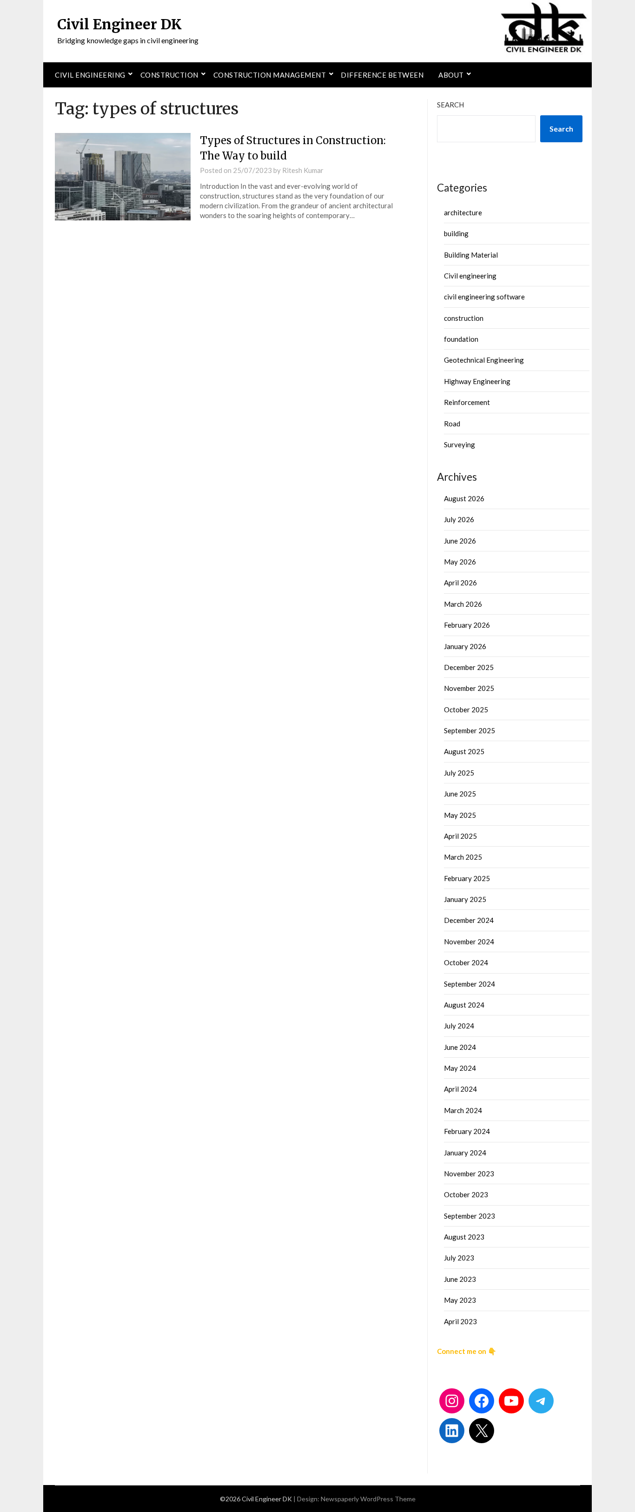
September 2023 (469, 1216)
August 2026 (464, 498)
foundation (461, 339)
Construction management (269, 75)
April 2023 (460, 1321)
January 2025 (465, 899)
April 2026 (460, 582)
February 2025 (467, 878)
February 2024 (467, 1131)
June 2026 (460, 541)
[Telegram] (541, 1400)
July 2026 (459, 519)
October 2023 (466, 1194)
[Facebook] (481, 1400)
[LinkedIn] (451, 1430)
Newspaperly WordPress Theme (368, 1499)
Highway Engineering (477, 381)
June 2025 (460, 793)
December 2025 (469, 667)
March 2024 (463, 1110)
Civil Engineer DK (119, 24)
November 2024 (469, 941)
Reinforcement (467, 402)
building (456, 233)
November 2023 (469, 1173)
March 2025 (463, 857)
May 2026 (460, 561)
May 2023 (460, 1300)
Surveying (459, 444)
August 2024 (464, 1005)
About (451, 75)
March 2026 (463, 604)
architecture (463, 212)
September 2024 (469, 984)
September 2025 (469, 730)
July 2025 (459, 773)
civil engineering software (484, 296)
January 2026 (465, 646)
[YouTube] (511, 1400)
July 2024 (459, 1025)
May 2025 (460, 815)
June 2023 (460, 1279)
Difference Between (382, 75)
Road (452, 423)
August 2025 (464, 751)
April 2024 (460, 1089)
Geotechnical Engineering (484, 360)
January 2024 (465, 1152)
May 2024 (460, 1068)
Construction (169, 75)
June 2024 (460, 1047)
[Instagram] (451, 1400)
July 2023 (459, 1257)
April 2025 (460, 836)
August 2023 (464, 1237)
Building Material (471, 255)
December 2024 (469, 920)
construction (463, 318)
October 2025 (466, 709)
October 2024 (466, 962)
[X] (481, 1430)
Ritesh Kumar (303, 170)
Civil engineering (90, 75)
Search (450, 104)
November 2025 (469, 688)
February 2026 (467, 625)
